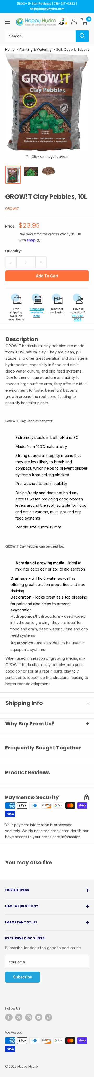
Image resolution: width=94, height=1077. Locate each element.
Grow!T (12, 208)
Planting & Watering (35, 49)
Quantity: (13, 251)
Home (10, 49)
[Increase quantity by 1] (41, 262)
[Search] (82, 36)
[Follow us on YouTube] (38, 1017)
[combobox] (40, 36)
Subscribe (22, 976)
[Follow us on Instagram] (28, 1017)
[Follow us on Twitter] (18, 1017)
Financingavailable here (37, 312)
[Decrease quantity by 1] (10, 262)
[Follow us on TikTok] (48, 1017)
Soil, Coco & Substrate (74, 49)
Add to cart (47, 275)
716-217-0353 (78, 317)
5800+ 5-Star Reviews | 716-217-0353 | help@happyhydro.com (47, 6)
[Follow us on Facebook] (9, 1017)
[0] (84, 21)
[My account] (74, 21)
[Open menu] (7, 22)
